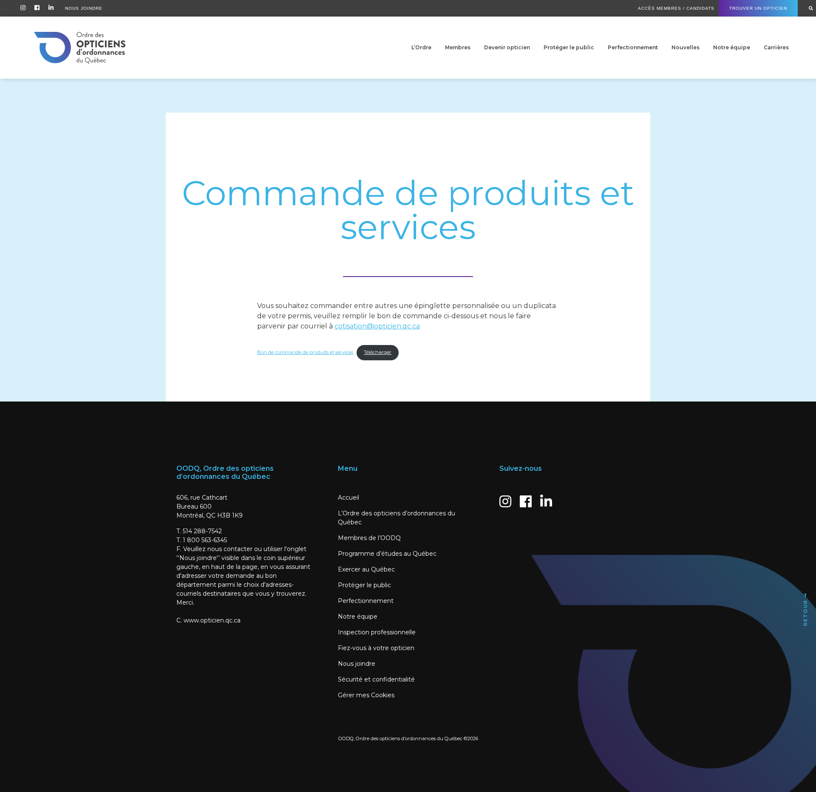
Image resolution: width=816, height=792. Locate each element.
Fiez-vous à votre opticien (376, 648)
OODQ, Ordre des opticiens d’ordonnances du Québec (400, 738)
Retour (805, 611)
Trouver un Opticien (758, 8)
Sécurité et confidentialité (376, 679)
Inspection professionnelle (377, 632)
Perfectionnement (633, 47)
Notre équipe (731, 47)
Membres (457, 47)
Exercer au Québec (366, 569)
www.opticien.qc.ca (212, 620)
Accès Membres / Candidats (676, 8)
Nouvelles (686, 47)
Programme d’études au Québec (387, 553)
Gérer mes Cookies (366, 695)
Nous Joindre (83, 8)
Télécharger (377, 352)
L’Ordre (421, 47)
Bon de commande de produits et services (305, 352)
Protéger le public (569, 47)
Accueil (348, 497)
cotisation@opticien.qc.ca (377, 326)
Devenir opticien (507, 47)
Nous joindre (356, 664)
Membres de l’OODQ (369, 538)
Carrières (776, 47)
